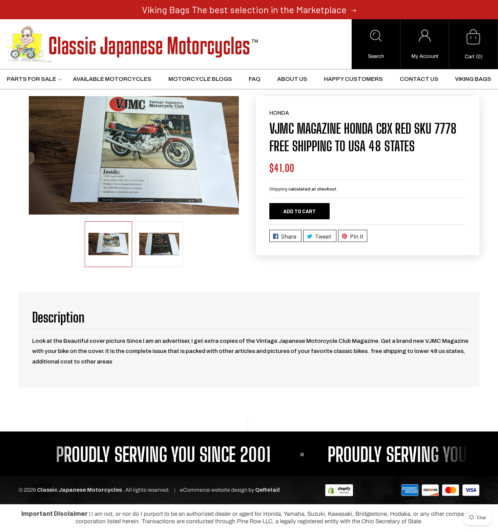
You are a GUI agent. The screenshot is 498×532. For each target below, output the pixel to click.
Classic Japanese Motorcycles (79, 490)
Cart (469, 56)
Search (376, 56)
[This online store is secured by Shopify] (339, 490)
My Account (424, 56)
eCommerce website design (214, 490)
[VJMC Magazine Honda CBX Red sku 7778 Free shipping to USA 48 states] (134, 155)
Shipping (278, 189)
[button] (376, 44)
